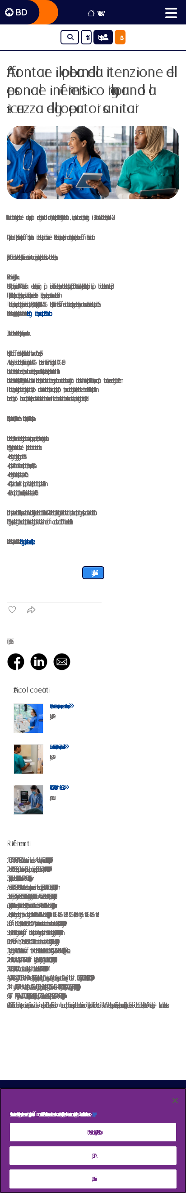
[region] (93, 1140)
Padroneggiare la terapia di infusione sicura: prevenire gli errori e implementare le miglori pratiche (59, 705)
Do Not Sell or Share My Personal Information (93, 1132)
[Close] (175, 1101)
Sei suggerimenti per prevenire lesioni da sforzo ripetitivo (25, 541)
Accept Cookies (93, 1178)
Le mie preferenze (100, 37)
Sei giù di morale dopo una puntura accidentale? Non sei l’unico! (38, 313)
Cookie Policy (92, 1114)
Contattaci (86, 37)
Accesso (120, 37)
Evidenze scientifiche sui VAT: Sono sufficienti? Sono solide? (57, 787)
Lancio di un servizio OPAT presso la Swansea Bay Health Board (57, 746)
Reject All (93, 1155)
